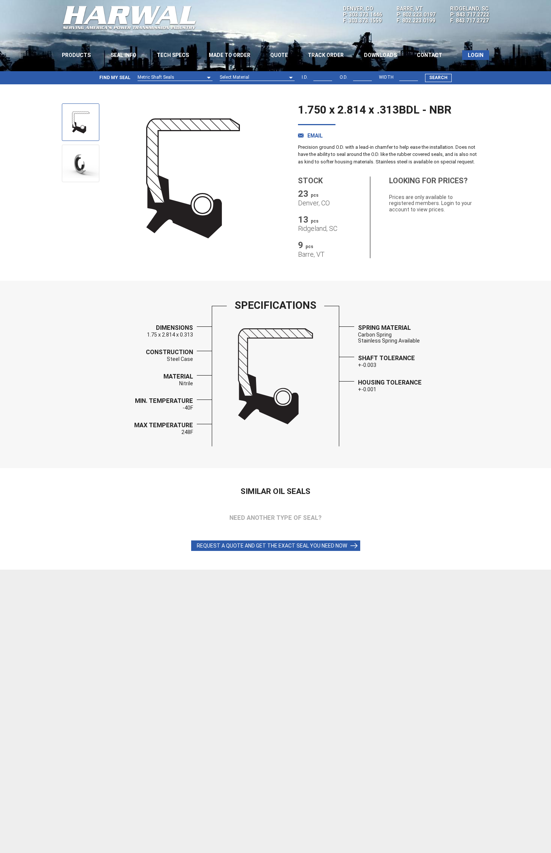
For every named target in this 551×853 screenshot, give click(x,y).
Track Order (326, 55)
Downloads (380, 55)
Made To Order (229, 55)
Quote (279, 55)
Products (76, 55)
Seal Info (123, 55)
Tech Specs (173, 55)
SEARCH (438, 77)
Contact (429, 55)
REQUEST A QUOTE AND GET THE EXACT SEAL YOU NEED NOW (272, 546)
